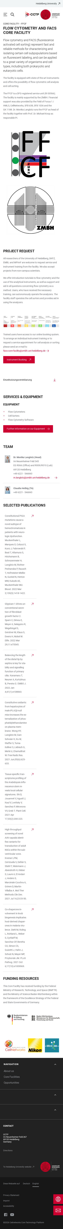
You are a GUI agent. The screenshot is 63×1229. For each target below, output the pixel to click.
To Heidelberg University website (17, 1167)
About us (9, 1071)
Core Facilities (12, 1076)
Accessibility (8, 1206)
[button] (30, 1064)
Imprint (6, 1201)
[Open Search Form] (13, 14)
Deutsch (26, 1184)
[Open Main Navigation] (6, 14)
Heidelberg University (46, 3)
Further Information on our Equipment (26, 428)
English (35, 1184)
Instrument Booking (17, 359)
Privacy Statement (11, 1195)
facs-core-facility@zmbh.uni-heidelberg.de (24, 350)
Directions (8, 1150)
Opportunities (11, 1082)
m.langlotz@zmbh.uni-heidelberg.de (31, 477)
